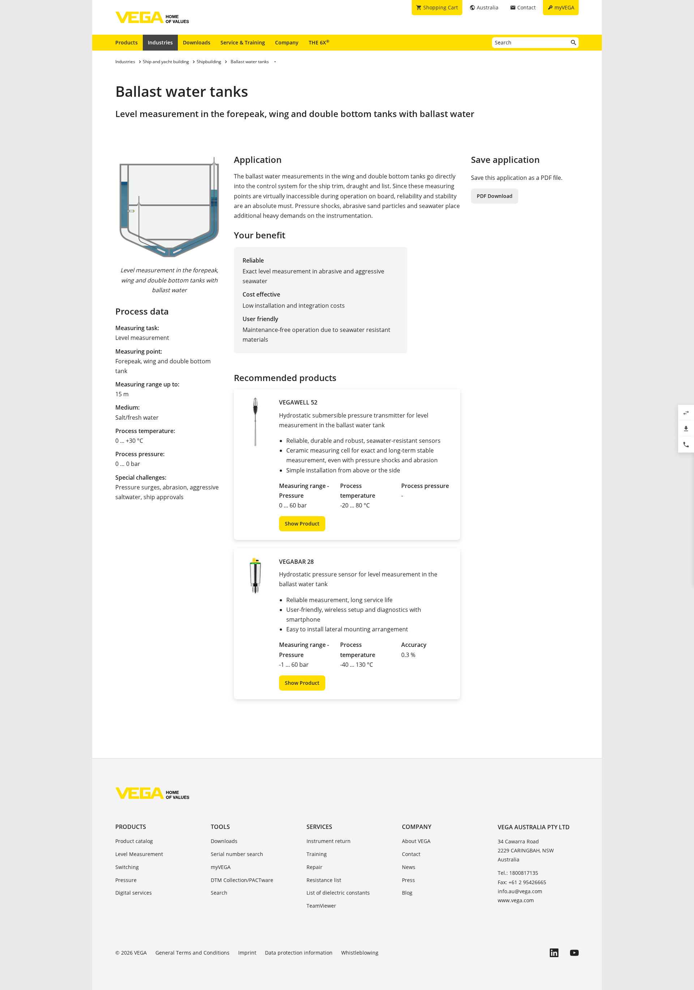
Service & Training (242, 42)
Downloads (196, 42)
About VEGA (416, 841)
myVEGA (221, 867)
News (408, 867)
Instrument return (329, 841)
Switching (127, 867)
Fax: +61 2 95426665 (522, 882)
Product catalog (134, 841)
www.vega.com (516, 900)
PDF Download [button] (495, 196)
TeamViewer (321, 905)
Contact (411, 854)
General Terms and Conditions (192, 952)
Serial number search (237, 854)
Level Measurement (139, 854)
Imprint (247, 952)
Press (408, 880)
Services (319, 827)
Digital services (133, 892)
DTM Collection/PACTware (242, 880)
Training (317, 854)
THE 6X (319, 42)
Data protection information (299, 952)
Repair (314, 867)
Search (219, 892)
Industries (160, 42)
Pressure (126, 880)
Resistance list (324, 880)
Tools (220, 827)
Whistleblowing (359, 952)
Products (126, 42)
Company (287, 42)
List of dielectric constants (338, 892)
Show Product (302, 523)
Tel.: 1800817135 (518, 872)
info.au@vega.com (520, 891)
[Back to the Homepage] (152, 793)
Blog (407, 892)
